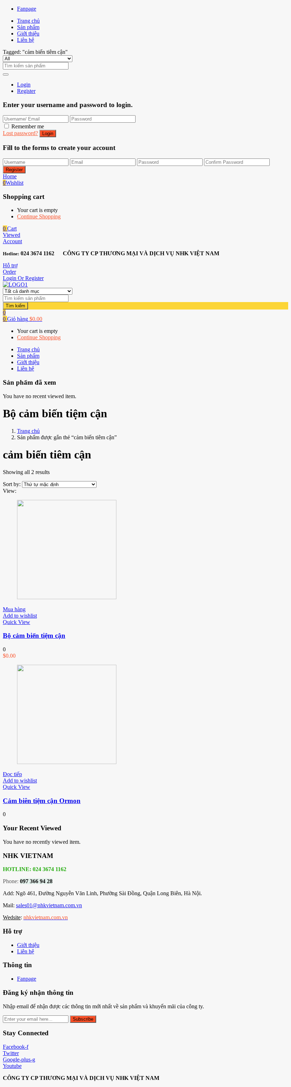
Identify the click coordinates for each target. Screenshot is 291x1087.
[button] (10, 228)
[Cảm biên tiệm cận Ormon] (66, 762)
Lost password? (20, 133)
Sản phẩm (28, 27)
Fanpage (26, 9)
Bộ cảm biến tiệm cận (34, 635)
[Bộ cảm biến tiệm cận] (66, 597)
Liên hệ (25, 40)
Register (26, 91)
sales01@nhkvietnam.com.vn (49, 905)
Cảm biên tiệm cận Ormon (42, 800)
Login (24, 85)
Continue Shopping (39, 216)
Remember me (27, 126)
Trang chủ (28, 21)
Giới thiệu (28, 33)
